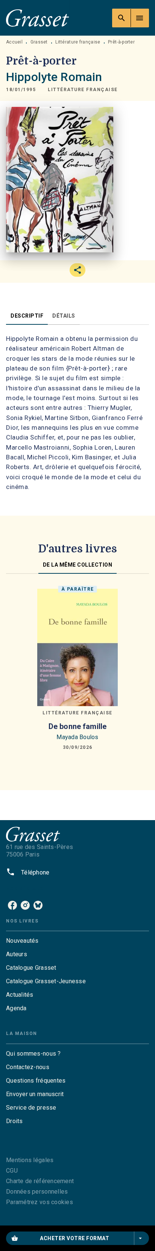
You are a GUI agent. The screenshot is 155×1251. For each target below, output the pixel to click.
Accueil (14, 42)
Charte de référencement (40, 1181)
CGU (12, 1170)
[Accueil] (37, 18)
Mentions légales (29, 1160)
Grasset (39, 42)
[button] (83, 89)
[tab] (27, 316)
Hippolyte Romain (54, 77)
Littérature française (77, 42)
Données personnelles (37, 1191)
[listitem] (12, 905)
